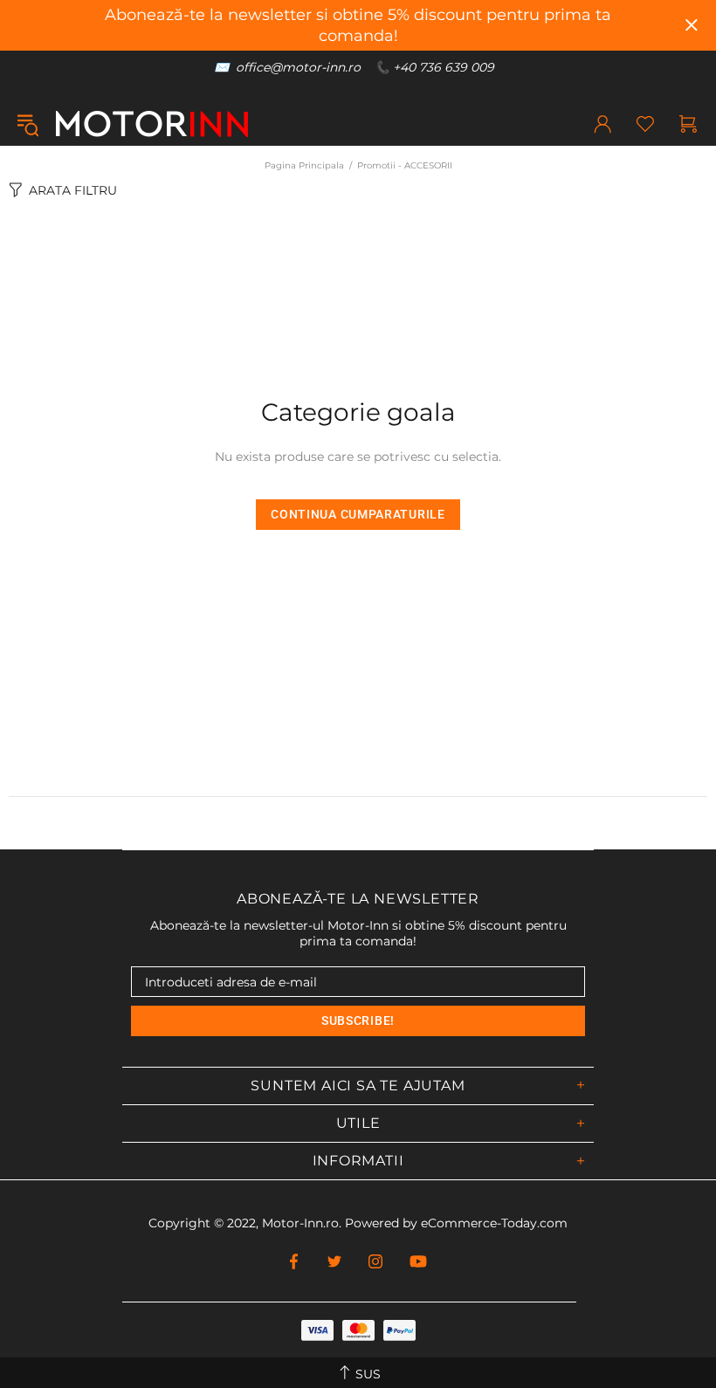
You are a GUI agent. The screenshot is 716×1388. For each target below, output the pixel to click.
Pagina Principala (304, 165)
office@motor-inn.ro (298, 67)
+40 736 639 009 (443, 67)
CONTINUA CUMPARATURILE (357, 514)
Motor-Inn (152, 124)
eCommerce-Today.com (494, 1223)
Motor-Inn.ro (300, 1223)
